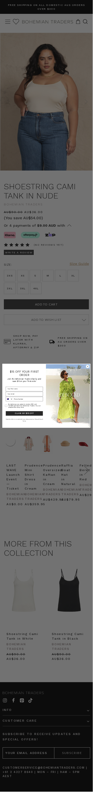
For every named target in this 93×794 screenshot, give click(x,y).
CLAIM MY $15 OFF (24, 413)
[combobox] (9, 399)
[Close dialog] (87, 367)
